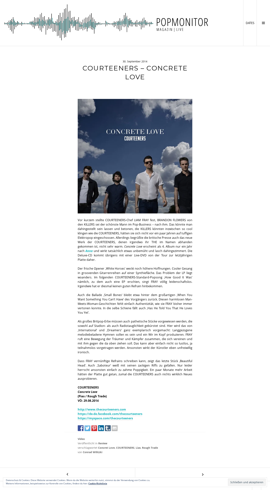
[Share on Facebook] (81, 428)
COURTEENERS (125, 447)
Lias (138, 447)
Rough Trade (150, 447)
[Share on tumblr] (108, 428)
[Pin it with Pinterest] (94, 428)
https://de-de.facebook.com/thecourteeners (110, 414)
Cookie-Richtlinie (97, 483)
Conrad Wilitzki (92, 452)
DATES (251, 23)
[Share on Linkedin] (101, 428)
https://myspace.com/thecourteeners (105, 418)
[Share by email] (115, 428)
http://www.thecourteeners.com (102, 409)
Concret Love (106, 447)
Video (81, 439)
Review (102, 443)
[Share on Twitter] (87, 428)
